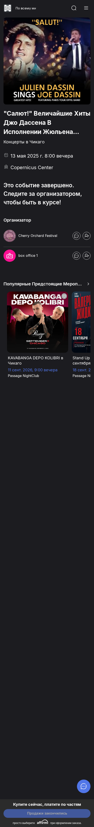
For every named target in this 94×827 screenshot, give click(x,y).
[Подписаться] (87, 236)
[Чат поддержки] (84, 786)
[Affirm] (43, 822)
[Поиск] (74, 8)
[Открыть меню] (86, 8)
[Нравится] (64, 296)
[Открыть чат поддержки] (76, 236)
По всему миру (26, 8)
